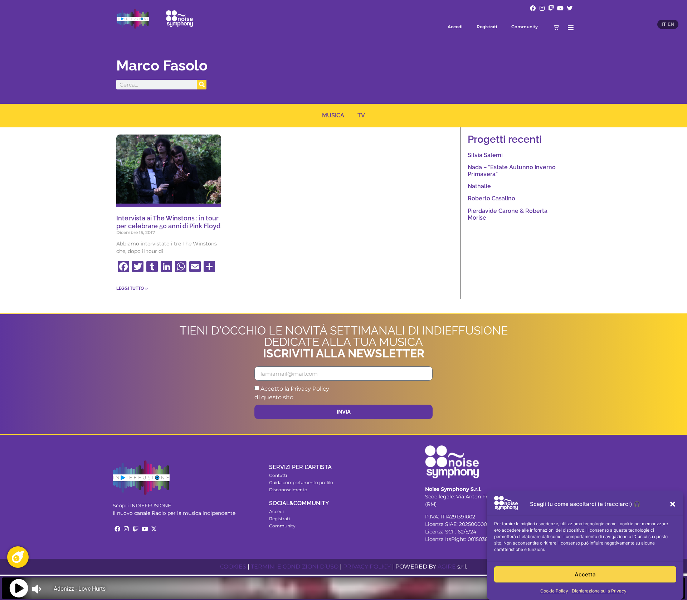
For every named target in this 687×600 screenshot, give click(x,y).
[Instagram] (542, 8)
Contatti (278, 475)
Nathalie (479, 186)
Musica (333, 115)
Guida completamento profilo (301, 482)
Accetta (585, 574)
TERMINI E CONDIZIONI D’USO (294, 566)
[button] (672, 504)
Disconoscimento (288, 489)
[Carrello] (556, 27)
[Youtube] (560, 8)
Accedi (455, 26)
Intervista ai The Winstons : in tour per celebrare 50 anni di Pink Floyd (168, 222)
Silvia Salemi (485, 155)
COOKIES (233, 566)
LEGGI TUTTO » (132, 288)
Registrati (487, 26)
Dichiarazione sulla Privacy (599, 591)
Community (524, 26)
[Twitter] (569, 8)
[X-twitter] (154, 528)
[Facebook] (532, 8)
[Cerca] (201, 84)
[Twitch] (551, 8)
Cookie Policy (554, 591)
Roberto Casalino (491, 198)
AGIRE (447, 566)
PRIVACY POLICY (367, 566)
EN (671, 24)
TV (361, 115)
